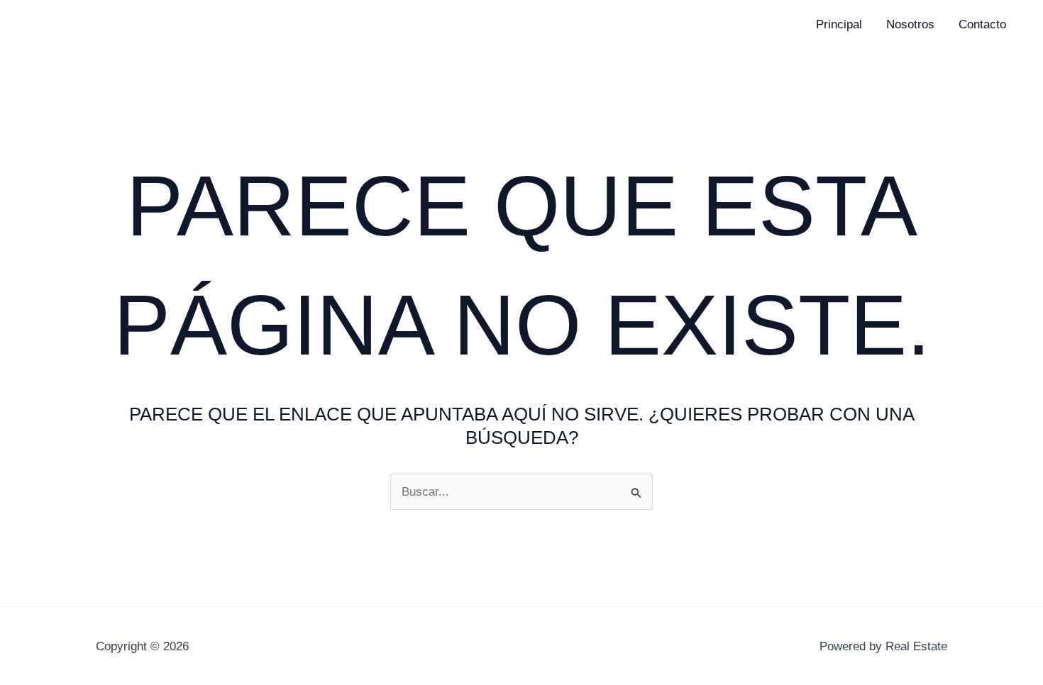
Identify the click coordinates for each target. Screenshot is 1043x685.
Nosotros (910, 24)
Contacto (982, 24)
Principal (839, 24)
